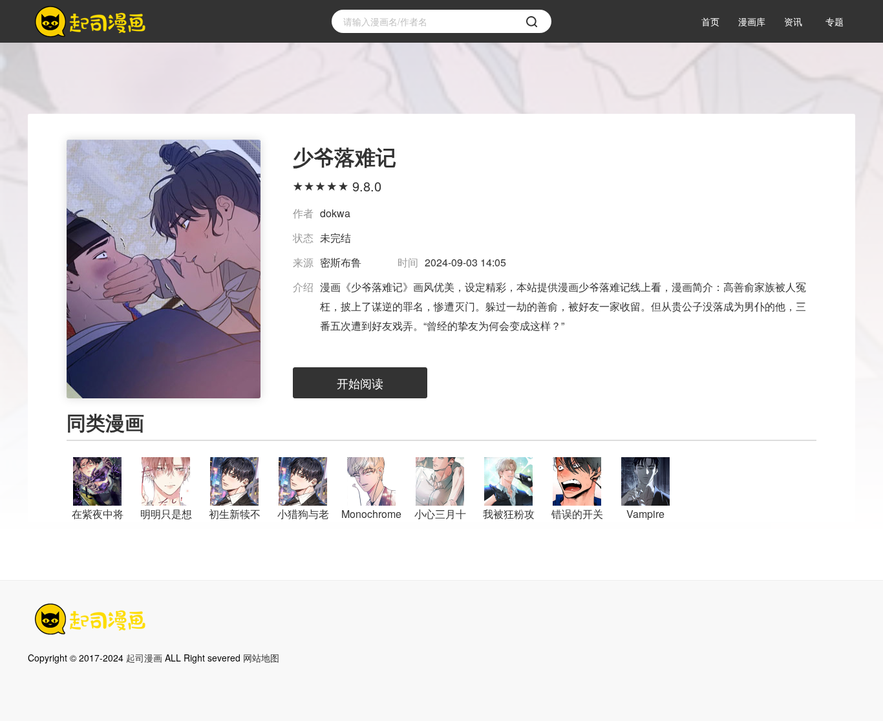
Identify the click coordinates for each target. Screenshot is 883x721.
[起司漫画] (92, 22)
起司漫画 (144, 657)
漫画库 (751, 21)
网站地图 (261, 657)
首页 (710, 21)
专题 (834, 21)
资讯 (793, 21)
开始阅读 (360, 382)
